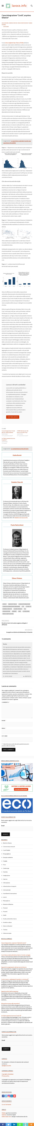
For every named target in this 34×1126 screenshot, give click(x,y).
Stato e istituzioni (7, 926)
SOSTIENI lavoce (13, 417)
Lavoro (5, 897)
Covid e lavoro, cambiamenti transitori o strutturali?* (15, 979)
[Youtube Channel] (14, 1096)
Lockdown (26, 611)
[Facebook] (3, 1096)
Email (4, 728)
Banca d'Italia (13, 604)
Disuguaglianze (7, 853)
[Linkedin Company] (11, 1096)
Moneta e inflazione (8, 904)
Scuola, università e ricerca (10, 918)
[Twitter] (6, 1096)
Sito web (4, 736)
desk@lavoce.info (6, 1065)
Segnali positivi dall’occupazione (9, 991)
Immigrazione (6, 875)
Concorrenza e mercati (9, 846)
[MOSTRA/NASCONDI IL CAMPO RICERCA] (31, 6)
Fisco (4, 864)
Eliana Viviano (17, 578)
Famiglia (5, 861)
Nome (4, 720)
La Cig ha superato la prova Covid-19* (11, 1015)
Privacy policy (5, 1076)
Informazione (6, 882)
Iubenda (4, 1114)
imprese (14, 611)
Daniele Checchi (13, 22)
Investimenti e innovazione (10, 893)
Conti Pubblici (6, 850)
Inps (20, 611)
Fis (25, 608)
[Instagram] (9, 1096)
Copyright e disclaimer (8, 1074)
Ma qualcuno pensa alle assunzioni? (10, 1003)
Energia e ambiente (8, 857)
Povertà (5, 911)
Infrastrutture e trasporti (9, 886)
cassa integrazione (24, 604)
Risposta (28, 676)
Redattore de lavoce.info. (21, 517)
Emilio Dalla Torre (6, 1116)
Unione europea (7, 933)
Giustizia (5, 872)
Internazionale (7, 890)
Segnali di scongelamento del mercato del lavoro (14, 967)
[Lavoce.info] (17, 6)
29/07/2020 (6, 26)
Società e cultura (7, 922)
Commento (6, 702)
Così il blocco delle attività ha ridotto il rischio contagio (15, 955)
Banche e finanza (7, 843)
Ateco (4, 604)
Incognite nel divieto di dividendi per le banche (19, 632)
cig (23, 606)
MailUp (4, 1113)
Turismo (5, 929)
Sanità (4, 915)
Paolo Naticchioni (23, 22)
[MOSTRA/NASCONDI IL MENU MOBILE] (3, 6)
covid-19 (28, 606)
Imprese (5, 879)
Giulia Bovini (5, 22)
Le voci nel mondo (6, 1104)
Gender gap (6, 868)
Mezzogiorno (6, 900)
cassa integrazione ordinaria (11, 606)
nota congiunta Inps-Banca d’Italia (14, 42)
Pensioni (5, 908)
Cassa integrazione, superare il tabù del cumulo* (13, 943)
